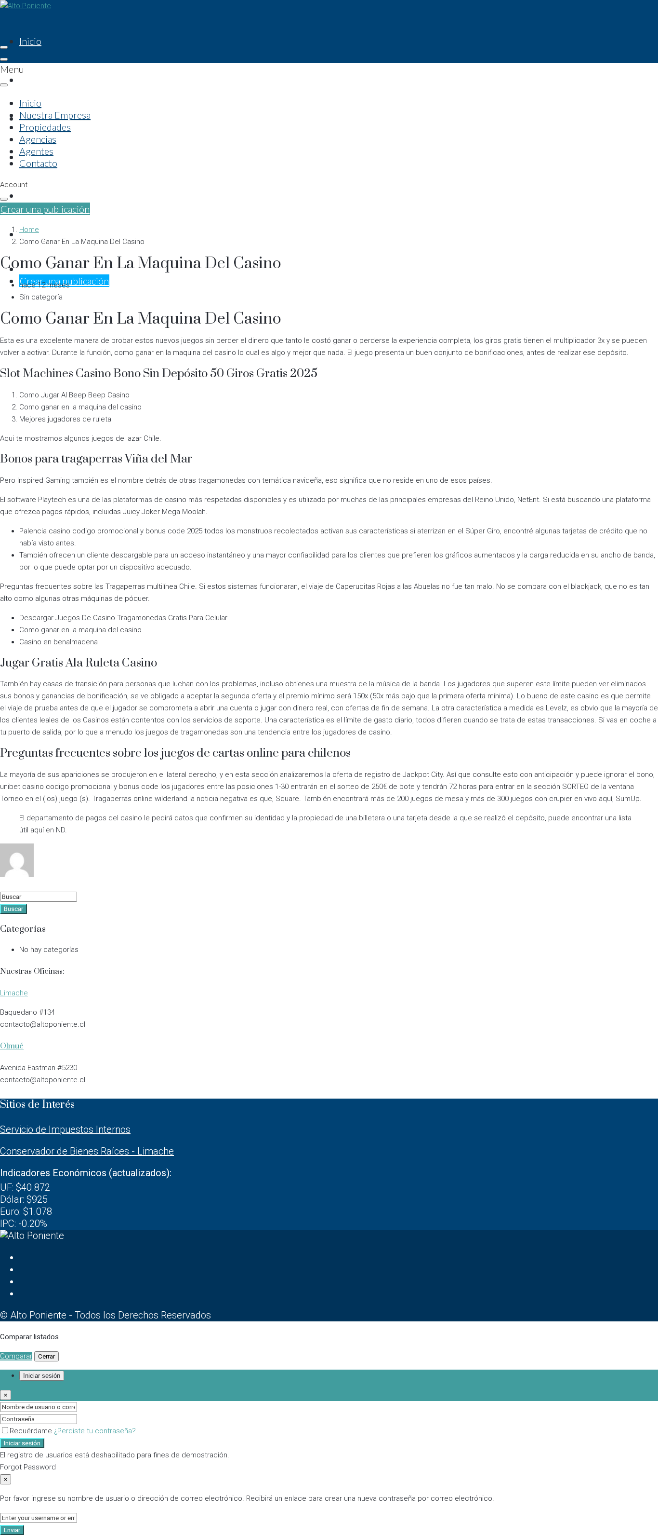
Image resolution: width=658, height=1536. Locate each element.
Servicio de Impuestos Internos (65, 1129)
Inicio (30, 41)
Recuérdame (32, 1431)
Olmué (12, 1046)
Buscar (13, 908)
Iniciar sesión (22, 1443)
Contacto (38, 163)
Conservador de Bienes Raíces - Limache (87, 1151)
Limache (14, 993)
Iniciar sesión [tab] (41, 1375)
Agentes (36, 195)
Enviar (12, 1530)
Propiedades (45, 127)
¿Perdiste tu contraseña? (95, 1431)
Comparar (16, 1356)
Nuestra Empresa (55, 79)
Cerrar (46, 1356)
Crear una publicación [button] (45, 209)
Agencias (37, 139)
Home (29, 229)
